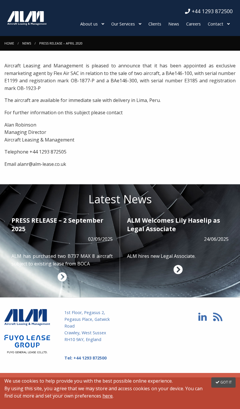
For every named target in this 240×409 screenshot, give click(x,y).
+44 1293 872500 (211, 11)
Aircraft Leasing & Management (30, 317)
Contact (215, 24)
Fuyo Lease (30, 344)
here (107, 396)
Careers (193, 24)
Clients (154, 24)
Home (9, 43)
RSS (217, 316)
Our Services (123, 24)
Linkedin (202, 316)
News (173, 24)
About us (89, 24)
